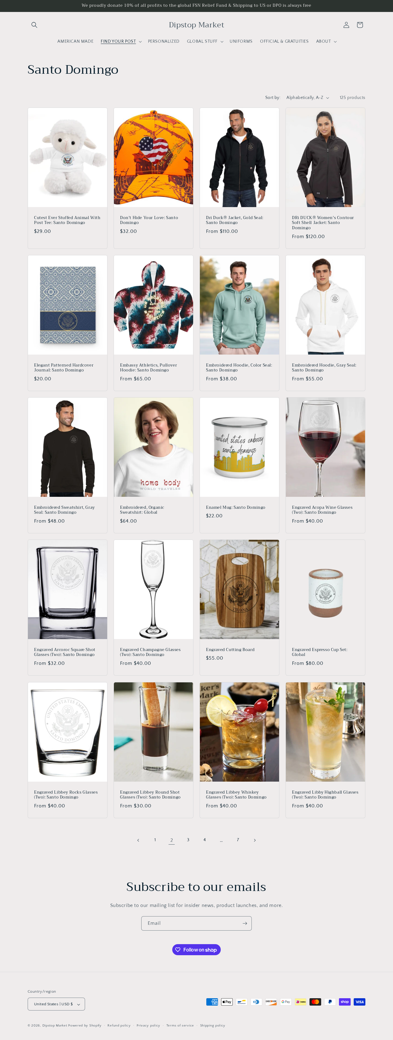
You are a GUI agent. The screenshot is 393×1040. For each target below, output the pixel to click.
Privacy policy (148, 1025)
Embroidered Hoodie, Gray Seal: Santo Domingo (324, 368)
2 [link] (171, 840)
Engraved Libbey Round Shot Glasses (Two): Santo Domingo (150, 795)
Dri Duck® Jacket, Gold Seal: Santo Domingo (234, 220)
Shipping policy (213, 1025)
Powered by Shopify (85, 1026)
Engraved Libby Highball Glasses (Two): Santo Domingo (325, 795)
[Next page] (254, 840)
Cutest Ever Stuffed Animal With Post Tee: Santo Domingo (67, 220)
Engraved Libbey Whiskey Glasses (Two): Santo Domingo (236, 795)
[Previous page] (138, 840)
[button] (34, 25)
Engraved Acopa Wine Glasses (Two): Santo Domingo (322, 510)
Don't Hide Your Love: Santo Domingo (149, 220)
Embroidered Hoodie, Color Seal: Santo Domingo (239, 368)
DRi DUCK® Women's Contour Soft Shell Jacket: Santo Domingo (323, 223)
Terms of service (180, 1025)
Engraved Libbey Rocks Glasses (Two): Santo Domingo (66, 795)
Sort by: (272, 97)
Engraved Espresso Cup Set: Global (320, 652)
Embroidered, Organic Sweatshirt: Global (142, 510)
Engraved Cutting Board (230, 650)
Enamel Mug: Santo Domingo (236, 507)
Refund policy (118, 1025)
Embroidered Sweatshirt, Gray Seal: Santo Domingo (64, 510)
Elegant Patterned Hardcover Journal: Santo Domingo (63, 368)
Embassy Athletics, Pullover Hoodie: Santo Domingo (148, 368)
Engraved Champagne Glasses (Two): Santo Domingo (150, 652)
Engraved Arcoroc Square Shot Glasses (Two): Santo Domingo (64, 652)
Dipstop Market (54, 1026)
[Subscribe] (244, 923)
